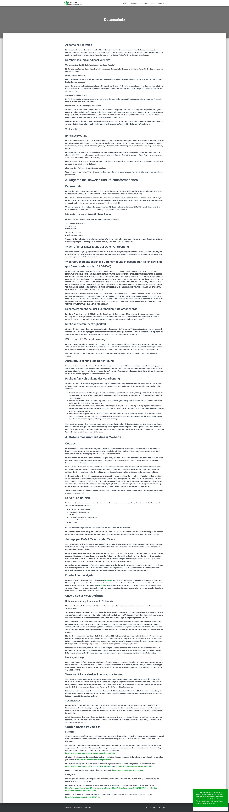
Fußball (133, 3)
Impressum (68, 807)
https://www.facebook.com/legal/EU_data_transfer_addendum (88, 766)
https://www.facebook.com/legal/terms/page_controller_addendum (90, 753)
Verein (125, 3)
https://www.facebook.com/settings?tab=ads (94, 760)
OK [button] (210, 808)
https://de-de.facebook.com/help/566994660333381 (134, 766)
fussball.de (108, 580)
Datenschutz (78, 807)
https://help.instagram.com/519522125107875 (129, 788)
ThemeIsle (162, 808)
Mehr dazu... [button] (211, 803)
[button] (127, 3)
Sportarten (143, 3)
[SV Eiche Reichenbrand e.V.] (73, 3)
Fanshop (153, 3)
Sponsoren (161, 3)
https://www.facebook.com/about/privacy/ (128, 770)
